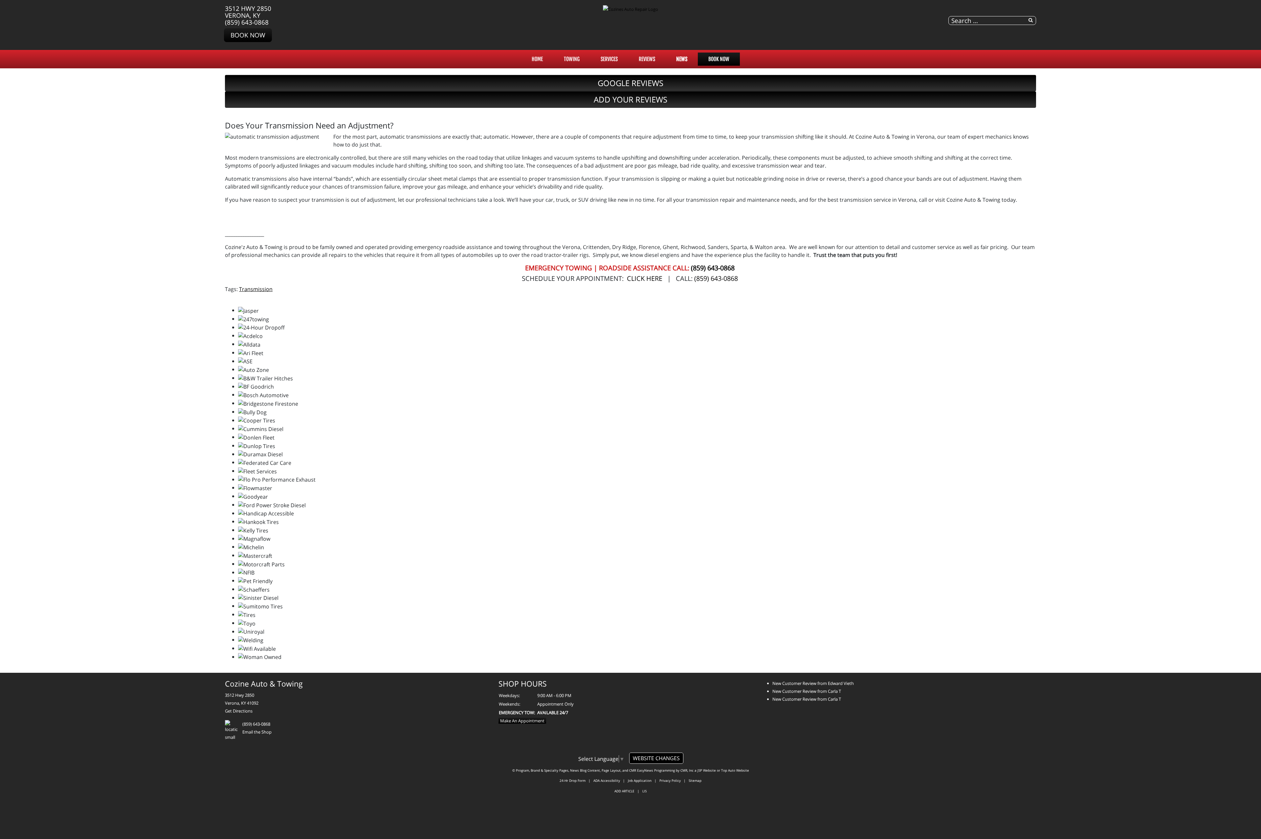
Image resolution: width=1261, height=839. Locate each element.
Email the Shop (257, 732)
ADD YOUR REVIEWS (630, 99)
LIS (644, 791)
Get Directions (239, 711)
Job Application (640, 780)
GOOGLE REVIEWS (630, 83)
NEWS (681, 59)
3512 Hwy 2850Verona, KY (248, 12)
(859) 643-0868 (247, 22)
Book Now (248, 35)
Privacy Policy (670, 780)
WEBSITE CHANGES (656, 758)
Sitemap (695, 780)
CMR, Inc (687, 770)
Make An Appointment (522, 721)
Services (609, 59)
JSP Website (706, 770)
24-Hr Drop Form (573, 780)
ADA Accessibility (606, 780)
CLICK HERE (644, 278)
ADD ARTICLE (624, 791)
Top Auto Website (735, 770)
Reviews (647, 59)
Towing (572, 59)
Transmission (256, 289)
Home (537, 59)
